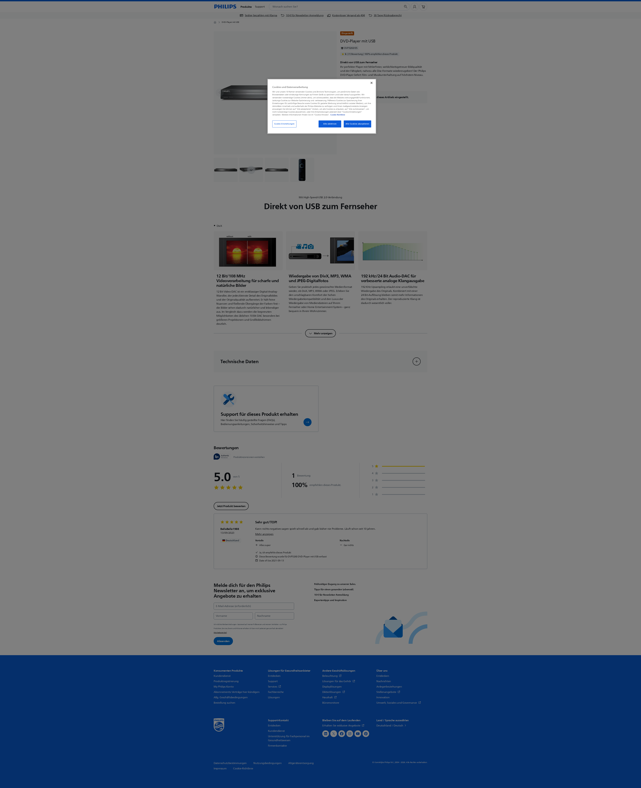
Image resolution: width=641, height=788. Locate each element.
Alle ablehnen (330, 123)
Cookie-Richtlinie (337, 114)
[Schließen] (371, 83)
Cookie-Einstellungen (284, 123)
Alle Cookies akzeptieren (357, 123)
